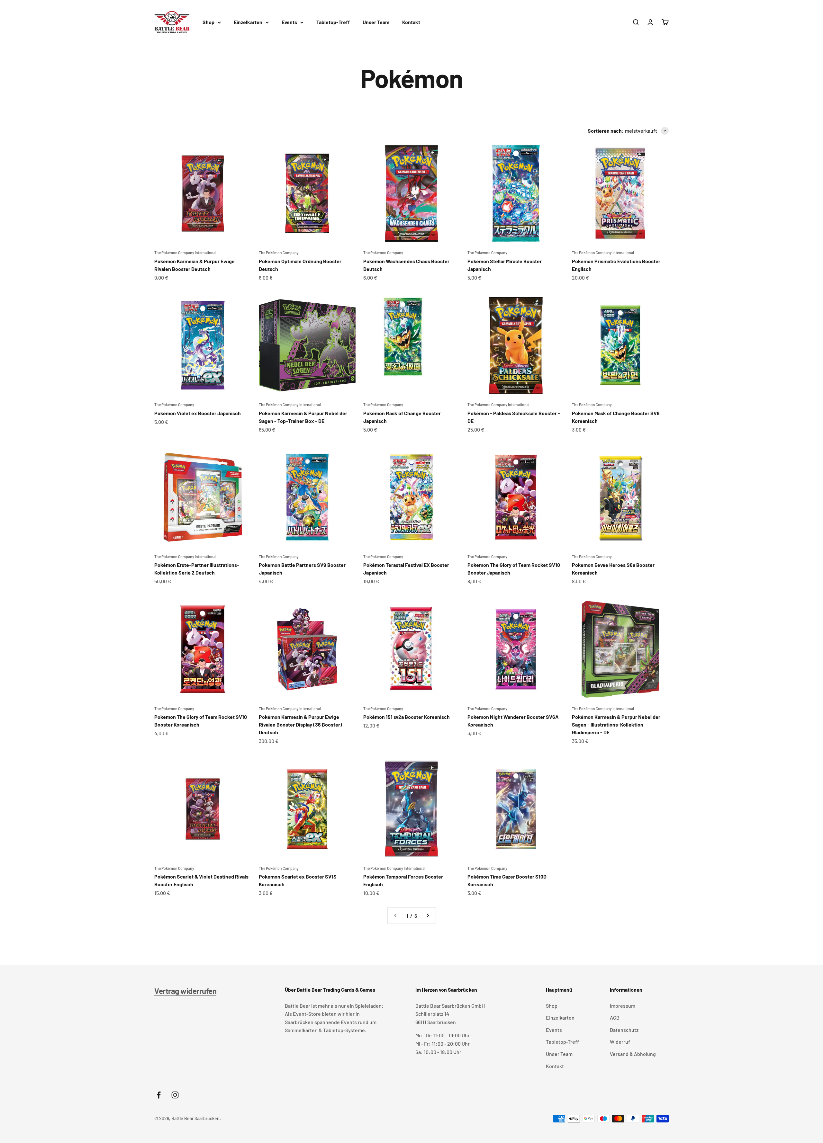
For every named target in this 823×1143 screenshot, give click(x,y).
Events (289, 22)
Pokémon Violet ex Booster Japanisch (197, 413)
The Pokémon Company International (185, 252)
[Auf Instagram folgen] (175, 1095)
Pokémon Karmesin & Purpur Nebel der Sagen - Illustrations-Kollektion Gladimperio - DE (616, 724)
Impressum (622, 1006)
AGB (615, 1017)
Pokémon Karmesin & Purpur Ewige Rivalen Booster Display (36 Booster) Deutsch (300, 724)
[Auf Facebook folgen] (158, 1095)
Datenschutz (624, 1030)
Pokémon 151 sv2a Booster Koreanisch (406, 717)
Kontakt (411, 22)
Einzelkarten (248, 22)
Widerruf (620, 1042)
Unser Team (376, 22)
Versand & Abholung (633, 1054)
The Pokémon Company (279, 252)
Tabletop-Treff (333, 22)
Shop (208, 22)
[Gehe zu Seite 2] (428, 916)
